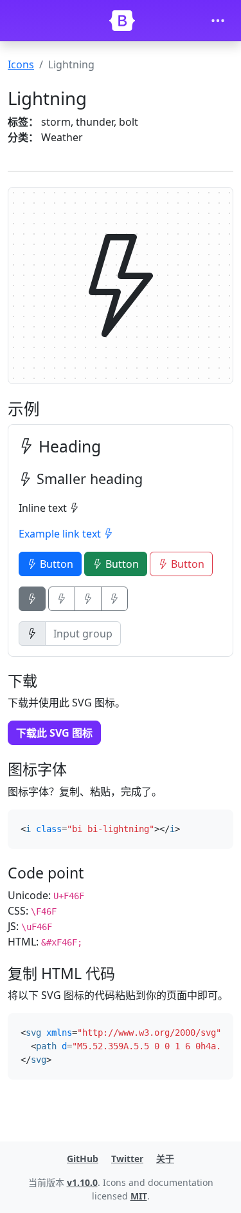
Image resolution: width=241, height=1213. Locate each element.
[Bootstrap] (122, 21)
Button (55, 564)
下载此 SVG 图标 (54, 733)
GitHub (82, 1158)
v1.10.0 (82, 1182)
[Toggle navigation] (218, 21)
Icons (21, 64)
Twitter (127, 1158)
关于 (165, 1158)
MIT (138, 1196)
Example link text (61, 534)
